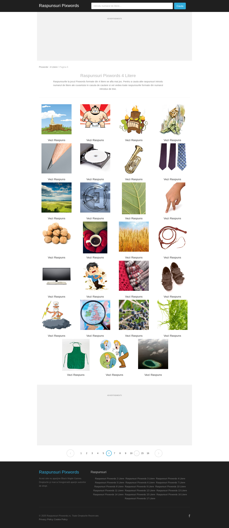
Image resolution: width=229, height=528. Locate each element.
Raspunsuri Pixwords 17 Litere (140, 498)
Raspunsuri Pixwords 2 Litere (109, 478)
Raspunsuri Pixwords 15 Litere (140, 494)
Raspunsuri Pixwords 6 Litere (140, 482)
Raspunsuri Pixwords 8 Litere (109, 486)
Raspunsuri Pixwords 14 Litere (108, 494)
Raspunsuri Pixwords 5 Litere (109, 482)
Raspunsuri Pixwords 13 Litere (172, 490)
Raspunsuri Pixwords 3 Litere (140, 478)
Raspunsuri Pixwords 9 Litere (139, 486)
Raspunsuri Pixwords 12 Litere (140, 490)
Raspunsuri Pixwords (59, 5)
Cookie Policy (61, 519)
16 (148, 453)
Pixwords (43, 67)
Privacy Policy (46, 519)
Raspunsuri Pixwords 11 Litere (108, 490)
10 (131, 453)
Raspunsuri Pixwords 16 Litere (172, 494)
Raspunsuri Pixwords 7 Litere (170, 482)
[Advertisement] (114, 42)
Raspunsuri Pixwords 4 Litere (170, 478)
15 (142, 453)
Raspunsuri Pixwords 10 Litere (170, 486)
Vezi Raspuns (56, 140)
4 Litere (54, 67)
